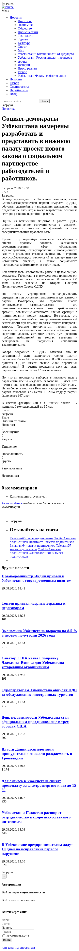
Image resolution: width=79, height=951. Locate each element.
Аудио (22, 61)
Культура (24, 43)
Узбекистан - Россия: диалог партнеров (45, 57)
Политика (25, 21)
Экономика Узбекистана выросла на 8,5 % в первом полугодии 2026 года (39, 633)
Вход (13, 94)
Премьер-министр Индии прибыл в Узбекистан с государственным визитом (37, 578)
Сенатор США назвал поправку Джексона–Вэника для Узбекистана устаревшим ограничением (33, 662)
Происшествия (28, 32)
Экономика (25, 24)
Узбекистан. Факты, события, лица (42, 75)
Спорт (22, 46)
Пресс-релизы (27, 68)
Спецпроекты (19, 86)
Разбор (22, 72)
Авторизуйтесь (12, 503)
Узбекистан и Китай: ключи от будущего (46, 54)
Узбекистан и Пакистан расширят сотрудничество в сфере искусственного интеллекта (36, 817)
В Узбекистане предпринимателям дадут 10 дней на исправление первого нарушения (37, 849)
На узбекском (19, 90)
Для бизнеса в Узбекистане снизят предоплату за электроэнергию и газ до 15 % (39, 785)
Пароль (7, 927)
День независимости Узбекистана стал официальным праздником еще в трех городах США (35, 721)
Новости (16, 17)
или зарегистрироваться (18, 947)
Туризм (23, 39)
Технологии (26, 35)
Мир (21, 50)
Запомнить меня (17, 936)
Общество (25, 28)
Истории (24, 64)
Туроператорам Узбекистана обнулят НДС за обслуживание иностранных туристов (39, 692)
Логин (6, 919)
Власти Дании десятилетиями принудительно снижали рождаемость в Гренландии (37, 753)
